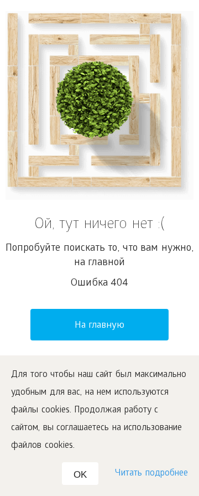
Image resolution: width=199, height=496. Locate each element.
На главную (100, 326)
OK (80, 474)
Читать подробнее (151, 473)
